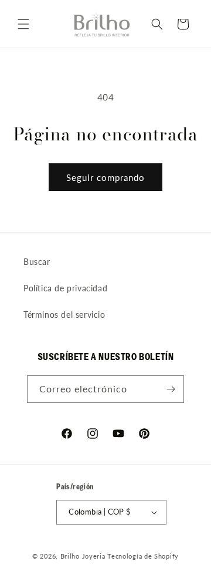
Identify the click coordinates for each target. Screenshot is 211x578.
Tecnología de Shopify (143, 556)
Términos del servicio (64, 315)
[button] (23, 24)
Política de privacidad (65, 288)
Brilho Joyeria (83, 556)
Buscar (36, 262)
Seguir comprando (105, 177)
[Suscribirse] (170, 389)
